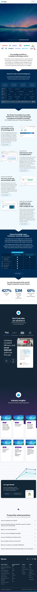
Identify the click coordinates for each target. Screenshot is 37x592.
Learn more (14, 28)
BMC (12, 579)
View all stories (13, 360)
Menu (33, 1)
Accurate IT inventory (4, 576)
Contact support (31, 570)
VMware (13, 573)
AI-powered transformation (5, 582)
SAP (12, 571)
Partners (30, 575)
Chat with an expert (17, 493)
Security (23, 570)
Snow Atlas (23, 567)
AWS (12, 576)
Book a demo (7, 493)
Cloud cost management (4, 571)
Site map (35, 589)
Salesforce (13, 578)
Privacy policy (24, 589)
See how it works (18, 273)
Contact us (21, 28)
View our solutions (5, 144)
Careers (30, 567)
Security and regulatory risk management (5, 579)
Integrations (24, 572)
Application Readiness (25, 569)
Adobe (13, 581)
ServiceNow (13, 575)
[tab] (13, 40)
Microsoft (13, 570)
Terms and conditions (30, 589)
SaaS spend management (4, 570)
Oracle (13, 568)
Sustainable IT (3, 580)
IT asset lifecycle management (5, 573)
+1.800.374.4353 (31, 579)
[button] (18, 520)
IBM (12, 567)
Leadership (30, 572)
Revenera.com (31, 577)
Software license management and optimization (6, 568)
